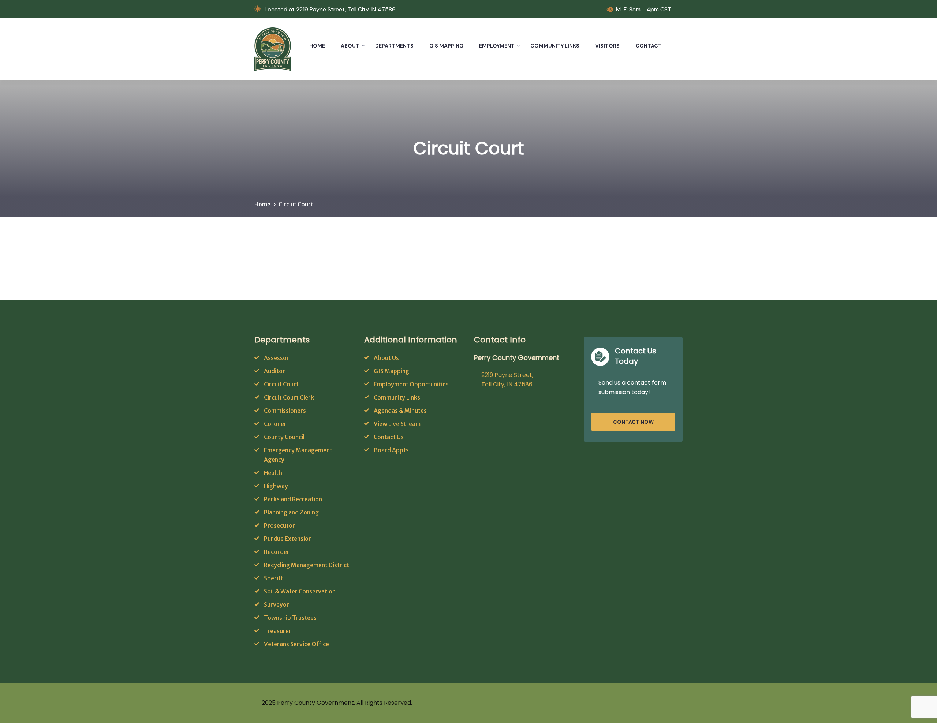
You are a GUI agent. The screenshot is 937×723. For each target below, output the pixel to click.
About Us (386, 358)
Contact (648, 45)
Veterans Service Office (296, 644)
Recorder (277, 551)
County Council (284, 437)
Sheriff (273, 578)
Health (273, 472)
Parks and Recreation (293, 499)
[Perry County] (272, 48)
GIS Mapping (446, 45)
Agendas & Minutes (400, 410)
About (350, 45)
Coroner (275, 423)
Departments (394, 45)
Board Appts (391, 450)
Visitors (607, 45)
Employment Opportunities (411, 384)
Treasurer (277, 630)
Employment (497, 45)
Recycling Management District (306, 565)
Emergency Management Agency (298, 454)
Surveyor (276, 604)
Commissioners (285, 410)
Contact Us (389, 437)
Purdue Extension (288, 538)
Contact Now (633, 422)
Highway (276, 486)
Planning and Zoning (291, 512)
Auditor (274, 371)
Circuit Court (281, 384)
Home (317, 45)
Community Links (554, 45)
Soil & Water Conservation (300, 591)
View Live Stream (397, 423)
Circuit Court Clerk (289, 397)
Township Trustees (290, 617)
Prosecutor (279, 525)
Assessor (276, 358)
